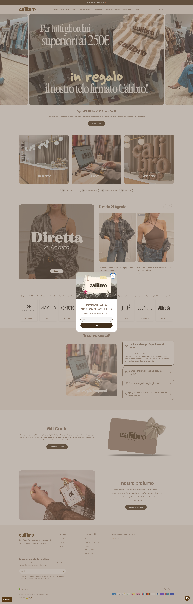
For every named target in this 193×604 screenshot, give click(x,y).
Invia (96, 325)
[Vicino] (113, 275)
